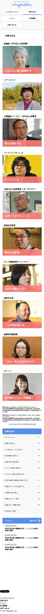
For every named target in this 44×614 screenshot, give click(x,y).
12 (35, 424)
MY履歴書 (32, 18)
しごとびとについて (11, 12)
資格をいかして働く (22, 499)
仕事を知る (32, 12)
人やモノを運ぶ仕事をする (22, 474)
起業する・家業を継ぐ (22, 505)
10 (29, 424)
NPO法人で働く (22, 511)
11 (32, 424)
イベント (12, 18)
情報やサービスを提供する (22, 486)
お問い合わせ (11, 25)
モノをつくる (22, 437)
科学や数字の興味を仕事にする (22, 480)
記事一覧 (33, 521)
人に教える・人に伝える (22, 449)
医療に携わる (22, 443)
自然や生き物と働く (22, 462)
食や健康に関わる (22, 456)
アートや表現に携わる (22, 468)
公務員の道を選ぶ (22, 493)
